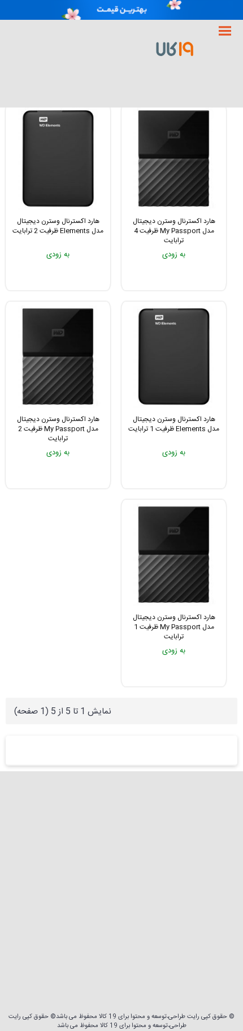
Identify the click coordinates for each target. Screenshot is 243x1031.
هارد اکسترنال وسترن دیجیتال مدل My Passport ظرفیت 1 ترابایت (174, 627)
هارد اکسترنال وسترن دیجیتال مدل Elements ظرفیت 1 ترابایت (173, 424)
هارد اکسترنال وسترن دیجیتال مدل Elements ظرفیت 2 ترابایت (57, 226)
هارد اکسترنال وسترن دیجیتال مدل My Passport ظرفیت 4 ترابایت (174, 231)
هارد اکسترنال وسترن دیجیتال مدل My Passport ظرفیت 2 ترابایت (58, 429)
